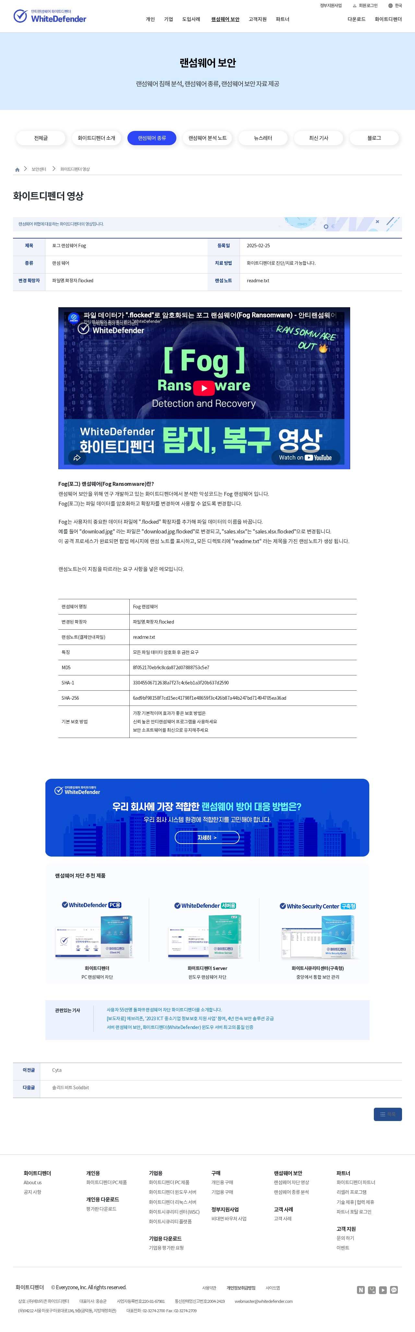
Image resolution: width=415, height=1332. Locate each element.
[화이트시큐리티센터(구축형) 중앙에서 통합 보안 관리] (318, 930)
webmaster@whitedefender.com (263, 1301)
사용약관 (209, 1288)
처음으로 (17, 170)
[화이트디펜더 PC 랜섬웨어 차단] (97, 930)
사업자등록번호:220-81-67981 (140, 1301)
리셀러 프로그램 (352, 1192)
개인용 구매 (222, 1182)
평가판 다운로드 (101, 1209)
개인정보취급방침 (241, 1288)
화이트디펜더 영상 (74, 169)
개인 (150, 19)
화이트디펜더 (388, 19)
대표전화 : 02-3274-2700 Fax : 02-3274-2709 (161, 1311)
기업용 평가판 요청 (166, 1248)
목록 (391, 1114)
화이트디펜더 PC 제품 (106, 1182)
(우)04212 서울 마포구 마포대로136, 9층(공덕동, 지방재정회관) (67, 1311)
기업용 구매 (222, 1192)
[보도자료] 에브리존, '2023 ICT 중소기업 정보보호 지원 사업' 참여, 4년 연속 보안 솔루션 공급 (190, 1019)
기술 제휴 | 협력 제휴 (355, 1202)
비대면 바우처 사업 (228, 1219)
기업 (168, 19)
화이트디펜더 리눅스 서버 (172, 1202)
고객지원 (258, 19)
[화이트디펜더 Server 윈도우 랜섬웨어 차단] (207, 930)
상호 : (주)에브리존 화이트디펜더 (43, 1301)
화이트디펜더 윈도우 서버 (172, 1192)
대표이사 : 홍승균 (92, 1301)
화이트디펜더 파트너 (356, 1182)
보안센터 (39, 169)
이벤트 (343, 1248)
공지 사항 (32, 1192)
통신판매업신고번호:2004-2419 (199, 1301)
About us (33, 1182)
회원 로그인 (368, 5)
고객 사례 (282, 1219)
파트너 (283, 19)
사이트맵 (273, 1288)
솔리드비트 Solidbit (70, 1088)
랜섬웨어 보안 (225, 19)
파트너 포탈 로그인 (354, 1212)
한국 (398, 5)
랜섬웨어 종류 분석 (291, 1192)
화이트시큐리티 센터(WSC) (174, 1212)
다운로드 (357, 19)
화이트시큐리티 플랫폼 (170, 1222)
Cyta (56, 1070)
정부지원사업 (330, 5)
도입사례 (191, 19)
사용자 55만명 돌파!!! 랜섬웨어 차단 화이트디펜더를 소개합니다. (164, 1010)
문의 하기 (345, 1238)
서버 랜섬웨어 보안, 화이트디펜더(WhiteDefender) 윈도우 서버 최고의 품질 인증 (180, 1027)
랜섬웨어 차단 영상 (291, 1182)
